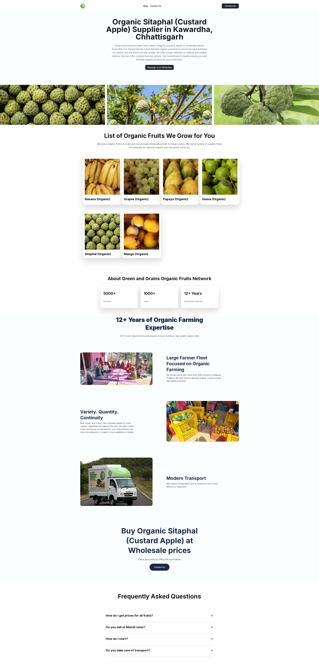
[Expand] (211, 615)
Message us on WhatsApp (159, 67)
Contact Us (230, 6)
